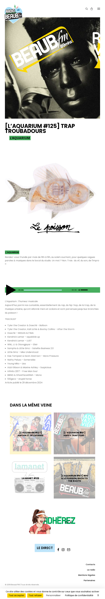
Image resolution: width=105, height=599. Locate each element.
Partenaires (89, 580)
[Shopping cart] (90, 9)
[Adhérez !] (52, 521)
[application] (52, 290)
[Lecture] (7, 291)
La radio (91, 569)
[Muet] (79, 291)
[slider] (85, 289)
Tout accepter (16, 595)
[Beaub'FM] (13, 10)
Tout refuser (35, 595)
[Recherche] (85, 9)
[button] (98, 8)
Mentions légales (86, 575)
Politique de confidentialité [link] (79, 595)
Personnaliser (53, 595)
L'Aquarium (20, 138)
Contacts (90, 564)
